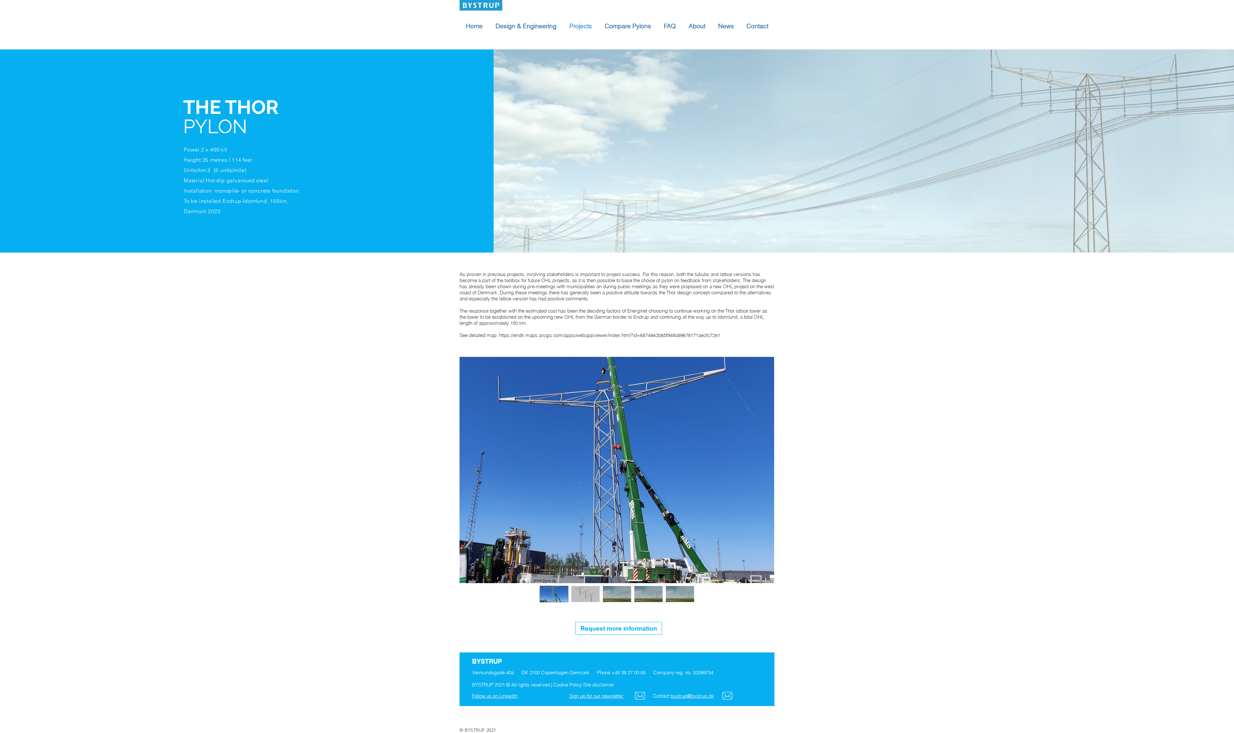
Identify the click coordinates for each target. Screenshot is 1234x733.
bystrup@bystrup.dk (692, 696)
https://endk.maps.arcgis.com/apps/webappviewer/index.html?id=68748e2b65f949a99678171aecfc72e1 (609, 335)
